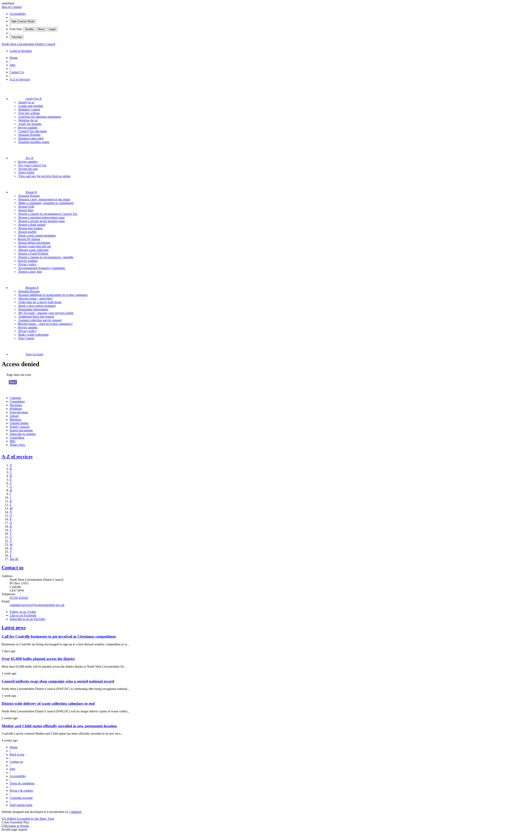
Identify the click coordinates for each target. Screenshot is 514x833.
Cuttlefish (75, 812)
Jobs (12, 65)
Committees (17, 401)
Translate (16, 37)
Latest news (14, 627)
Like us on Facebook (23, 615)
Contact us (12, 567)
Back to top (17, 754)
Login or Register (21, 51)
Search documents (21, 430)
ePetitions (16, 408)
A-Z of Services (20, 79)
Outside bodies (19, 423)
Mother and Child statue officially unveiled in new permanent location (59, 726)
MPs (12, 441)
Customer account (21, 797)
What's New (17, 445)
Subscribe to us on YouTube (27, 619)
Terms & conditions (22, 783)
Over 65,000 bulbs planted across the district (38, 659)
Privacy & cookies (21, 790)
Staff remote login (21, 805)
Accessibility (18, 13)
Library (14, 416)
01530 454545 (19, 597)
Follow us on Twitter (23, 611)
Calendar (15, 398)
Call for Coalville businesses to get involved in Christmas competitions (59, 636)
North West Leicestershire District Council (28, 44)
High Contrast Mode (22, 21)
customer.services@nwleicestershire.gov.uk (37, 605)
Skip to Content (11, 7)
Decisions (16, 405)
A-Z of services (17, 456)
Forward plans (19, 412)
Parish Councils (20, 426)
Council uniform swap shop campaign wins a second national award (58, 681)
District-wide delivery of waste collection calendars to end (48, 703)
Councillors (17, 437)
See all (14, 559)
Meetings (15, 419)
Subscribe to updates (23, 434)
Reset (41, 29)
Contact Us (17, 72)
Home (13, 57)
